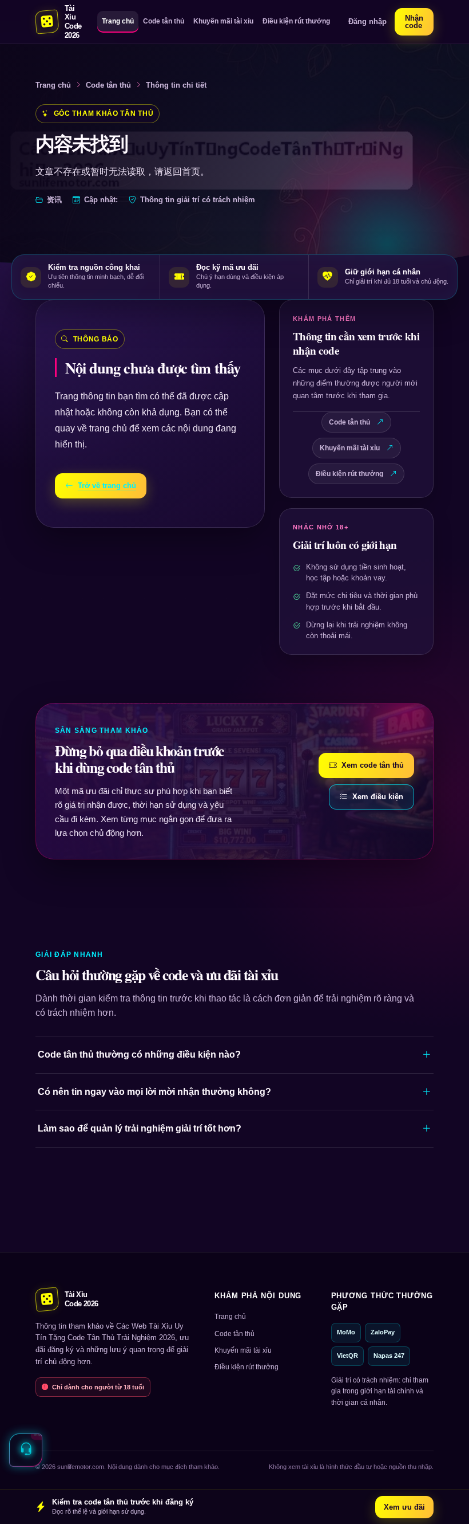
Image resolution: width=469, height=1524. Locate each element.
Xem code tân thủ (372, 765)
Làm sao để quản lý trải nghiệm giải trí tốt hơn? (139, 1128)
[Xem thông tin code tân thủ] (25, 1450)
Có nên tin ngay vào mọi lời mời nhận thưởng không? (154, 1092)
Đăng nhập (367, 21)
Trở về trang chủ (107, 485)
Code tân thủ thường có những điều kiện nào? (139, 1054)
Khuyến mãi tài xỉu (223, 21)
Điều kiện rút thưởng (296, 21)
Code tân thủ (163, 21)
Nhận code (414, 22)
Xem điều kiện (377, 796)
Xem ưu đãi (404, 1507)
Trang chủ (118, 21)
